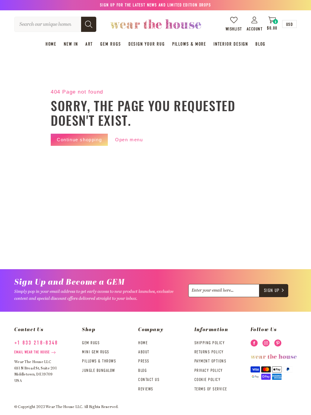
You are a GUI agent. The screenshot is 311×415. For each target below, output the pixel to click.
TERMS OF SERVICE (210, 389)
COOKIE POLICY (207, 380)
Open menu (129, 139)
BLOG (142, 371)
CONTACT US (148, 380)
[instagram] (266, 343)
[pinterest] (278, 343)
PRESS (143, 361)
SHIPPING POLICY (209, 343)
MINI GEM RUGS (95, 352)
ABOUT (143, 352)
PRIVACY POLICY (208, 371)
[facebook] (254, 343)
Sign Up (271, 290)
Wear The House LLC (64, 407)
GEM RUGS (91, 343)
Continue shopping (79, 139)
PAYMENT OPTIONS (210, 361)
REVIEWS (145, 389)
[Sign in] (255, 19)
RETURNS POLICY (209, 352)
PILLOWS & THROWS (99, 361)
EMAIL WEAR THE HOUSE (32, 352)
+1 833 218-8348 (36, 343)
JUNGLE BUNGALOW (98, 371)
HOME (143, 343)
